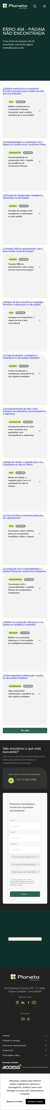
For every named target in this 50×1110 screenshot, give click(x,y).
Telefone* (13, 844)
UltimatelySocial (33, 986)
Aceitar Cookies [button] (35, 1101)
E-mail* (13, 832)
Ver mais (25, 730)
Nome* (12, 820)
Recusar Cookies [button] (15, 1101)
